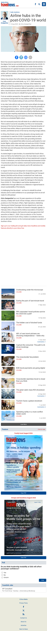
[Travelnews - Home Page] (10, 4)
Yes (5, 572)
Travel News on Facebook (23, 607)
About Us (23, 621)
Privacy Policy (23, 603)
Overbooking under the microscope (29, 290)
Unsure (6, 577)
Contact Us (23, 618)
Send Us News (23, 629)
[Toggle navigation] (44, 4)
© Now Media (24, 599)
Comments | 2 (41, 407)
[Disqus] (23, 257)
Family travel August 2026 (23, 433)
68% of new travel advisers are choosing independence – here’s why (30, 335)
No (5, 575)
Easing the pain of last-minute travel (30, 301)
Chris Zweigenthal (4, 22)
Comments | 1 (41, 342)
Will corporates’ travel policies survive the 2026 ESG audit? (30, 313)
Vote (42, 580)
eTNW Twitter (23, 610)
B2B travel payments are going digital (30, 368)
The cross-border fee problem (27, 357)
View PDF (23, 493)
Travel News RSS (23, 614)
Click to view (41, 429)
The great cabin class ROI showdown (30, 390)
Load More (23, 424)
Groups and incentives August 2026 (23, 498)
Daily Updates (15, 12)
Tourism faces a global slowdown (29, 401)
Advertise (23, 625)
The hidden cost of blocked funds (29, 323)
